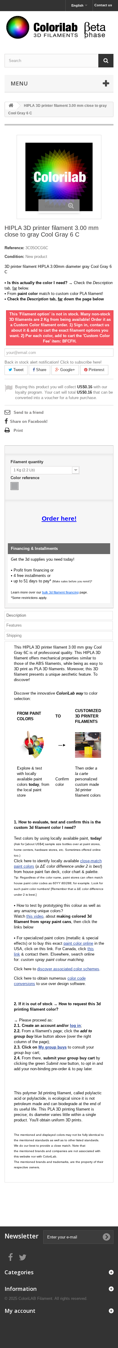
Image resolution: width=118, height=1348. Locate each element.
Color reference (26, 478)
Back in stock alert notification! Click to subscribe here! (53, 362)
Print (18, 430)
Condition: (14, 256)
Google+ (67, 369)
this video (34, 916)
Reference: (14, 248)
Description (16, 615)
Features (14, 625)
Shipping (13, 635)
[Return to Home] (11, 106)
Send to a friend (29, 412)
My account (20, 1310)
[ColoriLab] (59, 27)
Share (40, 369)
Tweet (18, 369)
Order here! (59, 518)
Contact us (103, 5)
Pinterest (95, 369)
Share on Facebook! (29, 421)
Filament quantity (27, 462)
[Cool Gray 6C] (14, 486)
